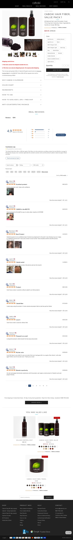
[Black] (46, 446)
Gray (48, 50)
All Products (5, 518)
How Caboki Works (25, 511)
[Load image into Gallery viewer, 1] (10, 54)
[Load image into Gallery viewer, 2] (16, 54)
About (39, 522)
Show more (45, 172)
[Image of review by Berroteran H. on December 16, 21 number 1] (10, 244)
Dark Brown (50, 39)
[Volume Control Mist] (24, 427)
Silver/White (56, 50)
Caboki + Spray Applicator (9, 511)
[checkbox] (38, 165)
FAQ (21, 522)
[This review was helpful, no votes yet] (63, 294)
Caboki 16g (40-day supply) (9, 513)
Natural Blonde (51, 53)
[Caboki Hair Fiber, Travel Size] (37, 466)
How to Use (23, 518)
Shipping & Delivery (43, 513)
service (38, 172)
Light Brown (50, 42)
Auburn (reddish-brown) (53, 58)
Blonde (60, 53)
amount (33, 172)
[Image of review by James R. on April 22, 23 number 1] (10, 216)
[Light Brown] (44, 446)
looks (25, 172)
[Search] (68, 2)
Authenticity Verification (44, 518)
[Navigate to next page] (46, 386)
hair (29, 172)
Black (58, 42)
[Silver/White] (57, 446)
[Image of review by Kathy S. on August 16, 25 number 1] (10, 191)
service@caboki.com (61, 508)
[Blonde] (46, 449)
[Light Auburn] (52, 449)
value (11, 172)
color (7, 172)
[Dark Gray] (52, 446)
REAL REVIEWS (41, 6)
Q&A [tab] (14, 117)
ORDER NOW (35, 402)
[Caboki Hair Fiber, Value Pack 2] (49, 427)
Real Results (23, 513)
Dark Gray (62, 47)
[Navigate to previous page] (26, 386)
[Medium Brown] (41, 446)
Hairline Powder (6, 515)
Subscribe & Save (6, 520)
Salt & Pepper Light (52, 47)
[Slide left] (6, 54)
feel (16, 172)
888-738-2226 (60, 76)
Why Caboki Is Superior (26, 508)
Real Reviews (23, 515)
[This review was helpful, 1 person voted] (63, 200)
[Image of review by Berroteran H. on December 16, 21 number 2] (18, 244)
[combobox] (25, 165)
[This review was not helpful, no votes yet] (65, 253)
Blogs (21, 525)
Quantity (49, 65)
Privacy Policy (41, 520)
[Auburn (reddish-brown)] (50, 449)
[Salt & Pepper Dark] (48, 446)
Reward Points (41, 508)
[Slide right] (38, 54)
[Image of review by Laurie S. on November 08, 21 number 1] (10, 269)
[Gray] (55, 446)
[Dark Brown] (39, 446)
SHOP (17, 6)
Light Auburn (50, 61)
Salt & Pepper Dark (52, 44)
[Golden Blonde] (48, 449)
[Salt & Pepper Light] (50, 446)
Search (48, 497)
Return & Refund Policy (44, 515)
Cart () (62, 2)
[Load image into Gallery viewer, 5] (34, 54)
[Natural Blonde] (44, 449)
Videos (21, 520)
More (39, 525)
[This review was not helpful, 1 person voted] (65, 200)
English (4, 537)
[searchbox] (11, 165)
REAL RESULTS (27, 6)
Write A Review (61, 135)
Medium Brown (60, 39)
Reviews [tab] (8, 118)
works (20, 172)
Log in (56, 2)
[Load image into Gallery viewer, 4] (28, 54)
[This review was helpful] (63, 225)
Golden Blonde (51, 56)
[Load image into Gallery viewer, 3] (22, 54)
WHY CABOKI (53, 6)
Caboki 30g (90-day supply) (9, 508)
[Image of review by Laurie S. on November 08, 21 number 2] (18, 269)
